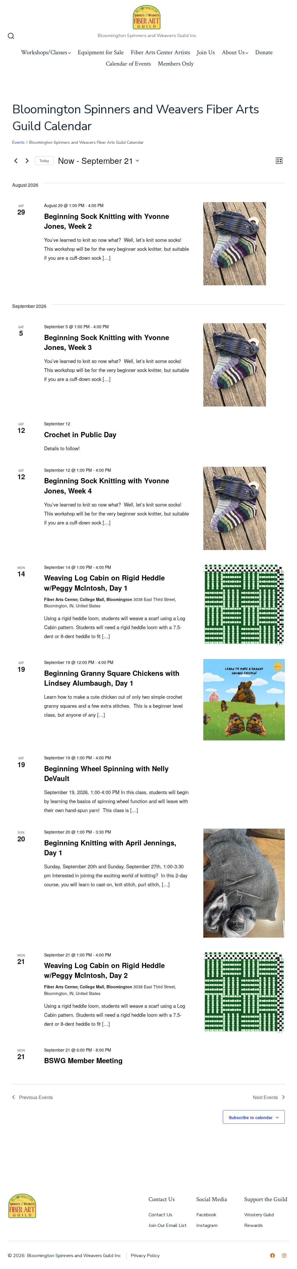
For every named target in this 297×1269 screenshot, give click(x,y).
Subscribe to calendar (250, 1117)
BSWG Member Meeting (83, 1060)
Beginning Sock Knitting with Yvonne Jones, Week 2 (106, 221)
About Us (233, 52)
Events (18, 142)
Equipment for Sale (101, 52)
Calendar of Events (128, 64)
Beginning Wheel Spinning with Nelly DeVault (106, 773)
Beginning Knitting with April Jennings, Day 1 (110, 847)
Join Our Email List (167, 1225)
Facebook (206, 1215)
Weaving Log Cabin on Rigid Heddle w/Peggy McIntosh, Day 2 (104, 970)
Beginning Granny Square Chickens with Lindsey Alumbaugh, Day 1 (112, 678)
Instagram (207, 1225)
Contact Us (160, 1215)
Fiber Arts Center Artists (160, 52)
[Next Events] (26, 160)
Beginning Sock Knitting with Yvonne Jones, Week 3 (106, 342)
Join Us (206, 52)
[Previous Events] (15, 160)
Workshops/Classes (44, 52)
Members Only (175, 64)
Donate (264, 52)
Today (44, 160)
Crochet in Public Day (80, 434)
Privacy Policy (145, 1255)
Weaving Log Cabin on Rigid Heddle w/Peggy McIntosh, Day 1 (104, 582)
